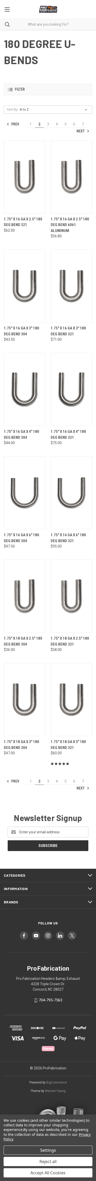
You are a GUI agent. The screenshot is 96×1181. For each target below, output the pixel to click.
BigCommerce (56, 1082)
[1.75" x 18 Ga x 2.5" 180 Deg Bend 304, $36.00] (24, 596)
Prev (14, 124)
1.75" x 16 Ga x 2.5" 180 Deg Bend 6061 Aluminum (70, 225)
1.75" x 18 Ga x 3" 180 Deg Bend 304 (21, 744)
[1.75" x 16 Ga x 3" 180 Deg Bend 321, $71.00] (71, 285)
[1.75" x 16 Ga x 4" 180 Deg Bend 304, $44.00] (24, 389)
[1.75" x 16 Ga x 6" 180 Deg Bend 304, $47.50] (24, 492)
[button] (48, 89)
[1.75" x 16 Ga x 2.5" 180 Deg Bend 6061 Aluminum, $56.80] (71, 176)
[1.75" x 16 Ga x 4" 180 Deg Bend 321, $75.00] (71, 389)
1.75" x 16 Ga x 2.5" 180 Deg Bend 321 (23, 222)
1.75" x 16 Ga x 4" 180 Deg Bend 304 (21, 434)
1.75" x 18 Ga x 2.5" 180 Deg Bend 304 (23, 641)
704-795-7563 (50, 1000)
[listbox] (54, 109)
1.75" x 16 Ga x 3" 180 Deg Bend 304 (21, 331)
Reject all (48, 1161)
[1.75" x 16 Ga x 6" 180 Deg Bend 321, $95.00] (71, 492)
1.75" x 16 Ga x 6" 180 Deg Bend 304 (21, 538)
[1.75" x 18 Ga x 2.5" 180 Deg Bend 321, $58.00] (71, 596)
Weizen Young (55, 1091)
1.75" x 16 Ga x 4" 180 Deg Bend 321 (68, 434)
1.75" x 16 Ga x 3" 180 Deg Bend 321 (68, 331)
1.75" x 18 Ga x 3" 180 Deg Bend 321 (68, 744)
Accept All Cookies (48, 1173)
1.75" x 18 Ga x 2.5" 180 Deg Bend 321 (70, 641)
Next (81, 131)
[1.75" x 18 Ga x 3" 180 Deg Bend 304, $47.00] (24, 699)
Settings (48, 1150)
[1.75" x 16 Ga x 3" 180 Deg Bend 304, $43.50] (24, 285)
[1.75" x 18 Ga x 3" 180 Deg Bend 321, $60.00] (71, 699)
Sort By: (12, 109)
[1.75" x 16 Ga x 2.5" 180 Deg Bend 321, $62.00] (24, 176)
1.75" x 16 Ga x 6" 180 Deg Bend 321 (68, 538)
